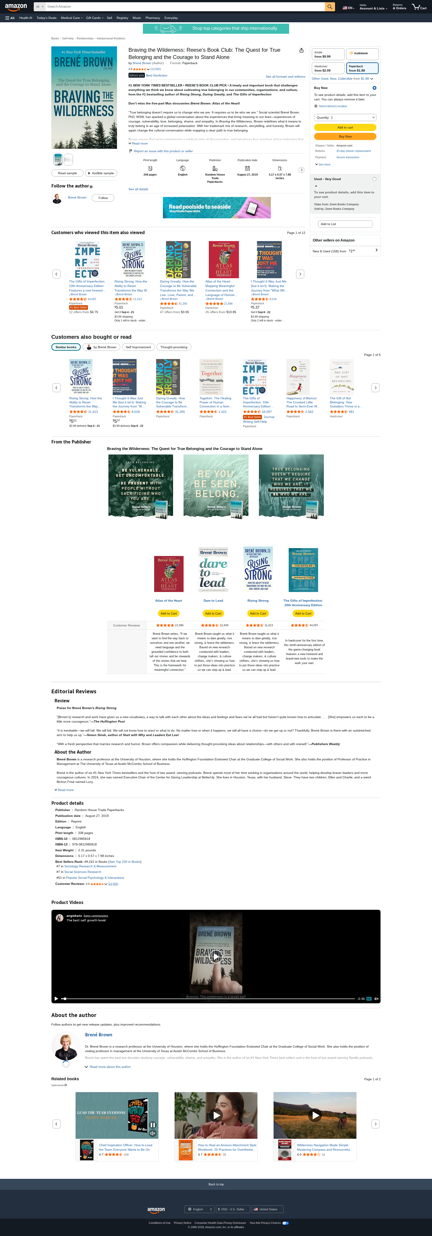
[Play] (55, 999)
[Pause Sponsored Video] (153, 1125)
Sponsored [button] (57, 1085)
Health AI (25, 18)
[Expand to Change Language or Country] (354, 8)
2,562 (309, 412)
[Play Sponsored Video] (216, 1115)
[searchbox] (185, 6)
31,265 (180, 412)
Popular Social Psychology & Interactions (95, 877)
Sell (109, 18)
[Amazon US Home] (156, 1211)
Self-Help (68, 38)
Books (55, 38)
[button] (9, 18)
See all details (138, 189)
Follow (103, 198)
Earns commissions (96, 915)
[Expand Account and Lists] (386, 8)
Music (137, 18)
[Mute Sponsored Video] (153, 1134)
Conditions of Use (160, 1223)
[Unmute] (376, 998)
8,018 (136, 412)
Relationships (85, 38)
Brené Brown (142, 63)
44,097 (267, 412)
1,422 (222, 412)
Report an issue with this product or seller (163, 151)
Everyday (171, 18)
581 (351, 412)
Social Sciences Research (82, 872)
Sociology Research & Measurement (90, 866)
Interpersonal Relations (111, 38)
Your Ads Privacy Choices (265, 1223)
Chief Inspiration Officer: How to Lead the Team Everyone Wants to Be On (125, 1147)
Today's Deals (46, 18)
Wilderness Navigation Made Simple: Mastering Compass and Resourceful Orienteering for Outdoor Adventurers (323, 1147)
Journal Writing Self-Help (258, 419)
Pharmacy (153, 18)
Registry (122, 18)
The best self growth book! (86, 920)
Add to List (328, 224)
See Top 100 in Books (124, 861)
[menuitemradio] (369, 999)
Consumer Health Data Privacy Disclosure (220, 1223)
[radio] (328, 54)
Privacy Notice (182, 1223)
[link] (87, 286)
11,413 (93, 412)
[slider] (208, 998)
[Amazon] (16, 6)
